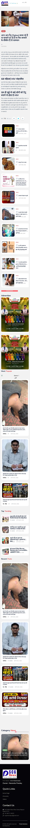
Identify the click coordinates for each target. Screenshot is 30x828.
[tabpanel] (15, 747)
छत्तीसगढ (4, 433)
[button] (24, 2)
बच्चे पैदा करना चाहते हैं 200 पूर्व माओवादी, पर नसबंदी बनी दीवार (17, 528)
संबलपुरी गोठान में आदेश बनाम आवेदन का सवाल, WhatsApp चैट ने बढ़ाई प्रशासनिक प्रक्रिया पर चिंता (14, 474)
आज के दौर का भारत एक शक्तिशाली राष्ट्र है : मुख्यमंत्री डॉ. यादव (17, 539)
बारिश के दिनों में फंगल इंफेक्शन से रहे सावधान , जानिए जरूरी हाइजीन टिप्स (21, 281)
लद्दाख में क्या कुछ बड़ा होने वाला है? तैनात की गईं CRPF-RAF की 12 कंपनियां (15, 500)
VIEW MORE (9, 291)
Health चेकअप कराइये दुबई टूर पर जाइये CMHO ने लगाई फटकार (21, 214)
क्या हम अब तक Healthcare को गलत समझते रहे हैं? (21, 131)
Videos (4, 799)
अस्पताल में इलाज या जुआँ (23, 196)
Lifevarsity (5, 796)
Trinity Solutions (23, 824)
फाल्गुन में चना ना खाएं (22, 162)
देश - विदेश (5, 504)
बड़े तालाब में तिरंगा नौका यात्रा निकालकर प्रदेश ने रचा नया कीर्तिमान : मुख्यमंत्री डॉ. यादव (19, 550)
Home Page (6, 793)
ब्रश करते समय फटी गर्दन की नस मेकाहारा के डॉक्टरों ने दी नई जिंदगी (22, 231)
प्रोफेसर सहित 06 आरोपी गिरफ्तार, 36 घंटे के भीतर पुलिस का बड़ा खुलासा (15, 710)
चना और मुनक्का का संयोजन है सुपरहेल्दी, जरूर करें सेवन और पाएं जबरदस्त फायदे (21, 247)
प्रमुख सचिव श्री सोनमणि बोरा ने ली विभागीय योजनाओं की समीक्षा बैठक (18, 517)
